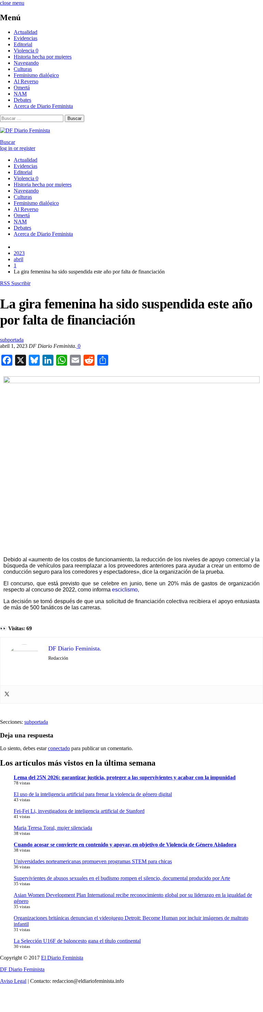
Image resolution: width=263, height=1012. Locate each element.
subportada (12, 340)
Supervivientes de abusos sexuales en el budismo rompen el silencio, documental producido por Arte (122, 878)
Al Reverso (26, 81)
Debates (22, 100)
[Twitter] (7, 694)
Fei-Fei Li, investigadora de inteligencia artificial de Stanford (79, 811)
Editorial (23, 44)
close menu (12, 3)
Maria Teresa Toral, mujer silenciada (53, 828)
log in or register (17, 148)
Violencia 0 (26, 50)
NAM (20, 94)
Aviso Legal (13, 981)
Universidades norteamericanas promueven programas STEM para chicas (93, 861)
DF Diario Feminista (22, 969)
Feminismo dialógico (36, 75)
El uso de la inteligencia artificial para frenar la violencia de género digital (93, 794)
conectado (59, 748)
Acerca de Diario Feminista (43, 106)
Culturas (23, 69)
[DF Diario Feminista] (25, 130)
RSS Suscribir (15, 283)
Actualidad (25, 32)
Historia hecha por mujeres (43, 57)
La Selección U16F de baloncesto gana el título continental (77, 941)
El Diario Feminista (62, 958)
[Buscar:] (32, 118)
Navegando (26, 63)
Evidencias (25, 38)
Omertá (22, 87)
